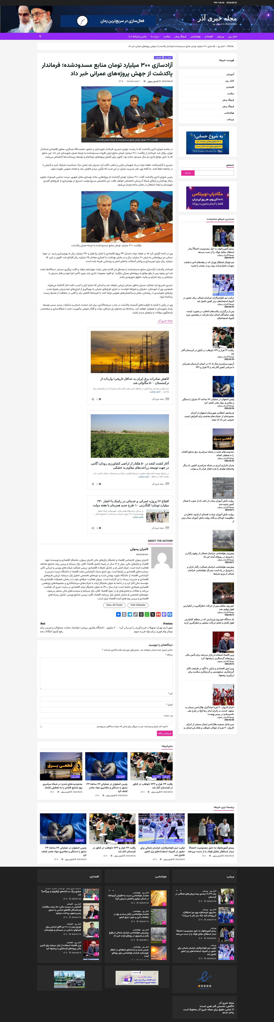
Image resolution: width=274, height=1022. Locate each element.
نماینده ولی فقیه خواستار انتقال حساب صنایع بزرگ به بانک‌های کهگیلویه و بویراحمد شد (91, 952)
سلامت (166, 36)
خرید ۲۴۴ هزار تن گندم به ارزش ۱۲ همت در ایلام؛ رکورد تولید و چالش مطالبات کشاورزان (91, 933)
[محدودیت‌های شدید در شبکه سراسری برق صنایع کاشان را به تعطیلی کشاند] (61, 766)
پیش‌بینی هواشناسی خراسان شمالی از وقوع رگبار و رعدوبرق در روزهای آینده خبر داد (210, 554)
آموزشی (166, 776)
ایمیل (169, 705)
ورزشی (220, 36)
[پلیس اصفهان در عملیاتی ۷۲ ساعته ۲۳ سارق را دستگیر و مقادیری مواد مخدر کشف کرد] (106, 766)
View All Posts (114, 605)
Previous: (139, 627)
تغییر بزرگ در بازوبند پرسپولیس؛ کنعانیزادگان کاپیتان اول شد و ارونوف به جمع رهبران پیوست (226, 952)
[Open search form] (40, 36)
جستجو (230, 164)
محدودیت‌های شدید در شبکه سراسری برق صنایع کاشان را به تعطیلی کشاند (62, 786)
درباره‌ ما (155, 36)
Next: (72, 627)
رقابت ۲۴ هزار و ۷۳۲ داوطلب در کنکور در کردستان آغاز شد (153, 786)
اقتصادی (209, 36)
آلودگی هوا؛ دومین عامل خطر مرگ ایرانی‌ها (159, 952)
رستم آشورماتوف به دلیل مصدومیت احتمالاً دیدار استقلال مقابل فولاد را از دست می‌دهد (211, 250)
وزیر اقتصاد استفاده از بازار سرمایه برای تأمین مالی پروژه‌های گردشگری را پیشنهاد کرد (209, 656)
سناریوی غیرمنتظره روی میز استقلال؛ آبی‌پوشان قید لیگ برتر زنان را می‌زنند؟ (226, 896)
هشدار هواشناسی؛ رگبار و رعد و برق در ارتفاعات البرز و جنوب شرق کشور (159, 896)
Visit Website (138, 605)
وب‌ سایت (168, 716)
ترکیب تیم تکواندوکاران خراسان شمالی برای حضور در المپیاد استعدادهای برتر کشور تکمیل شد (208, 299)
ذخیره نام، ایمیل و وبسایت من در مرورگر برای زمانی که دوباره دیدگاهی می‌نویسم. (132, 726)
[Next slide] (181, 890)
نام (170, 694)
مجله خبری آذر (217, 17)
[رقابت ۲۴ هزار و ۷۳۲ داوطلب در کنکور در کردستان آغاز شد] (151, 766)
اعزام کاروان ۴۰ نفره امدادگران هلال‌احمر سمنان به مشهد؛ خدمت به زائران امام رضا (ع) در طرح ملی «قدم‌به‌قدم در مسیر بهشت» (209, 710)
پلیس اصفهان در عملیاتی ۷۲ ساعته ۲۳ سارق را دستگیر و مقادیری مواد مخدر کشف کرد (106, 787)
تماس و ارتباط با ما (138, 36)
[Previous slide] (177, 890)
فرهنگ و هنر (180, 36)
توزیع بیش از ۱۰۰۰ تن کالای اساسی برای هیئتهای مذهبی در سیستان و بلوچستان (91, 896)
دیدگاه (169, 655)
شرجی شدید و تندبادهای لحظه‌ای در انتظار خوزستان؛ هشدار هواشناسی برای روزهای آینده (159, 933)
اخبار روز (232, 36)
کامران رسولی (153, 81)
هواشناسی (195, 36)
